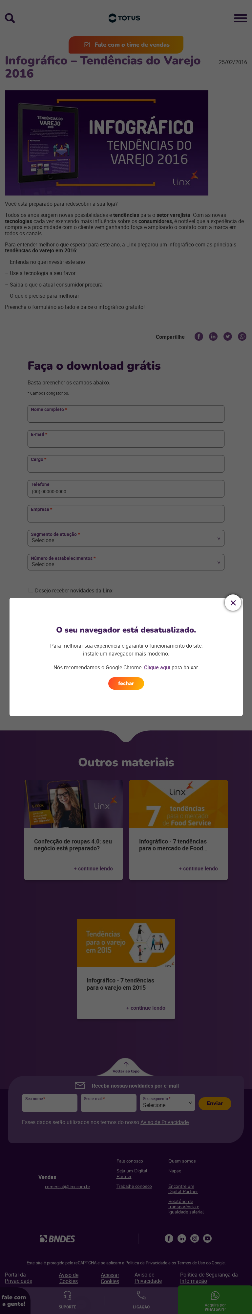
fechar (126, 683)
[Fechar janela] (233, 602)
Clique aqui (157, 667)
